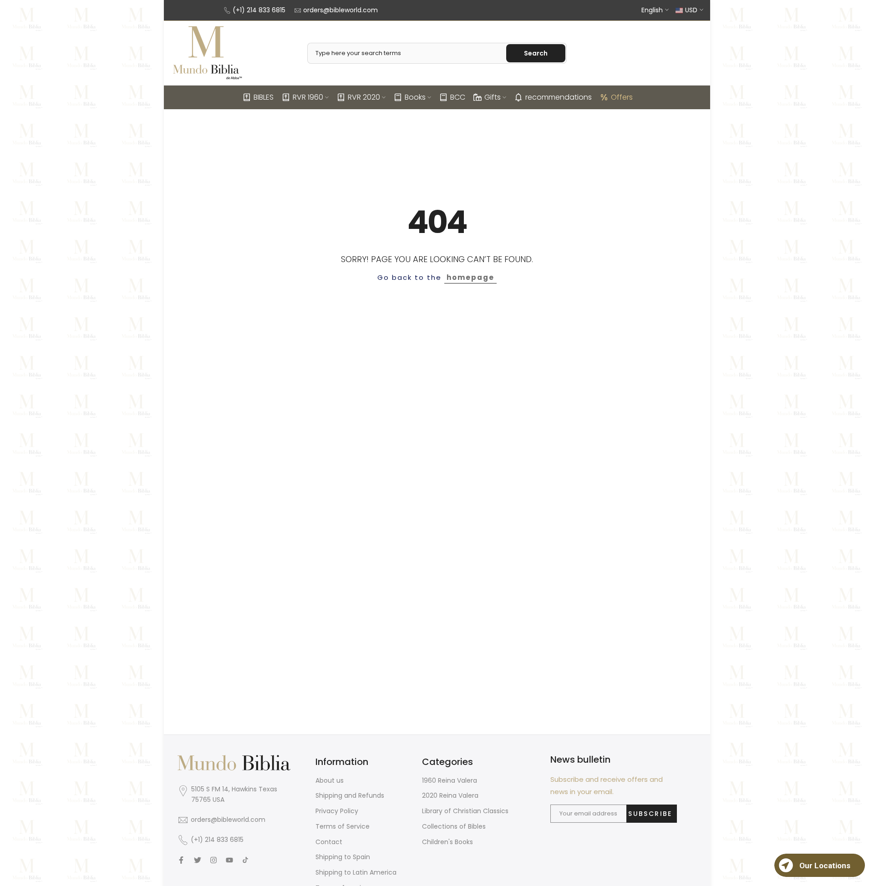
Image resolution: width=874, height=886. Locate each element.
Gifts (492, 97)
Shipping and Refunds (349, 795)
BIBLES (264, 97)
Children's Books (447, 841)
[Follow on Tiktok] (245, 860)
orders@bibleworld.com (340, 10)
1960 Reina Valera (449, 780)
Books (415, 97)
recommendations (558, 97)
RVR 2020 (364, 97)
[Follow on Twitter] (197, 860)
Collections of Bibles (454, 826)
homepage (470, 277)
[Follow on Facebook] (181, 860)
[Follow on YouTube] (229, 860)
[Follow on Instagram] (213, 860)
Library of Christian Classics (465, 810)
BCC (457, 97)
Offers (622, 97)
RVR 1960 (308, 97)
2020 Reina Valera (450, 795)
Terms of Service (342, 826)
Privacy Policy (336, 810)
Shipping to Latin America (355, 872)
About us (329, 780)
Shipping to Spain (342, 856)
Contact (328, 841)
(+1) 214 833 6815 (259, 10)
